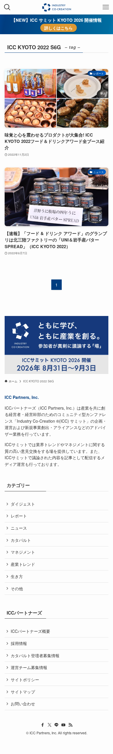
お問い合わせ (23, 703)
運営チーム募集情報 (29, 667)
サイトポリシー (25, 679)
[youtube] (63, 725)
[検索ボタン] (7, 7)
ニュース (19, 528)
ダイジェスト (23, 504)
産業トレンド (23, 564)
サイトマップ (23, 692)
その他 (17, 588)
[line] (56, 725)
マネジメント (23, 552)
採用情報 (19, 643)
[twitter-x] (49, 725)
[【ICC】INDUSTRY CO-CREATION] (56, 7)
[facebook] (42, 725)
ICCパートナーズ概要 (30, 631)
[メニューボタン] (106, 7)
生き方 (17, 576)
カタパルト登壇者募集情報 (35, 655)
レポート (19, 516)
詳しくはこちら (58, 28)
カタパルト (21, 540)
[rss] (70, 725)
